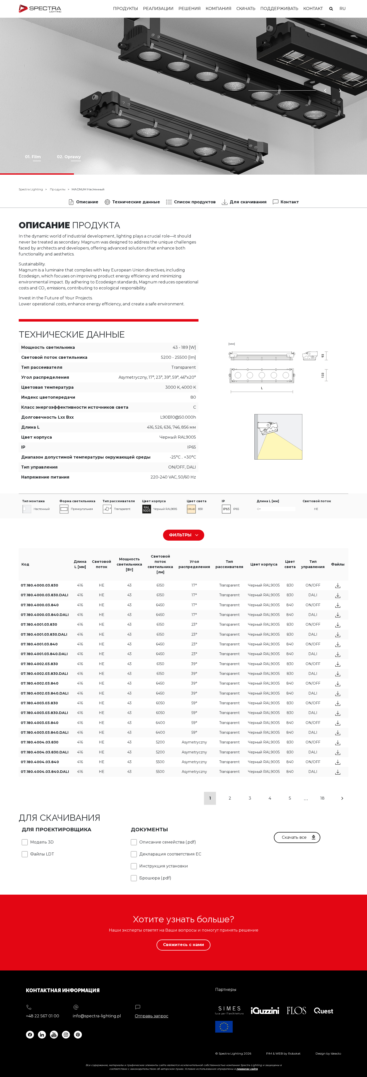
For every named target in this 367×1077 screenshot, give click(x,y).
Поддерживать (279, 8)
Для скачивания (248, 202)
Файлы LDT (42, 854)
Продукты (125, 8)
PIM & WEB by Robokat (283, 1053)
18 (322, 798)
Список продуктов (195, 202)
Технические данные (136, 202)
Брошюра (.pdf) (155, 878)
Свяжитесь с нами (183, 944)
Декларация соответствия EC (170, 854)
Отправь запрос (151, 1016)
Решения (190, 8)
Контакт (313, 8)
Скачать (245, 8)
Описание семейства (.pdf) (167, 842)
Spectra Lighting (31, 189)
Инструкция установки (163, 866)
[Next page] (342, 798)
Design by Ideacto (328, 1053)
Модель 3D (42, 842)
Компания (218, 8)
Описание (87, 202)
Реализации (158, 8)
